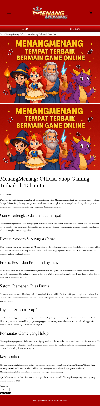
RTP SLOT (75, 29)
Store (2, 34)
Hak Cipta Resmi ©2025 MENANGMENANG (50, 401)
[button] (5, 393)
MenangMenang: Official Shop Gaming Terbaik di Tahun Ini (30, 34)
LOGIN (25, 29)
